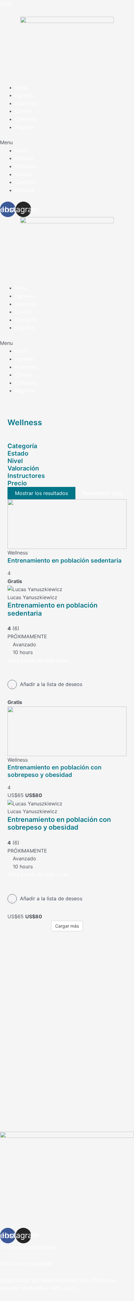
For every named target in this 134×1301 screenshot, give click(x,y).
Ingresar (24, 95)
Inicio (21, 87)
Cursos (23, 111)
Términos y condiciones (28, 1247)
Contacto (26, 119)
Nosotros (26, 103)
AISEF (7, 4)
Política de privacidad (25, 1263)
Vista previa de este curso (38, 660)
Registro (25, 127)
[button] (67, 143)
